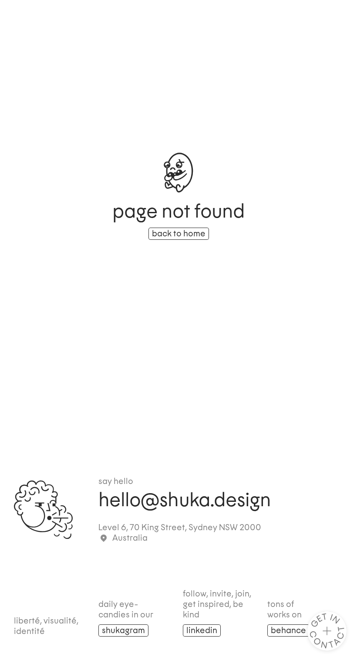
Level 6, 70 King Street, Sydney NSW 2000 (179, 527)
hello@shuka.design (184, 500)
